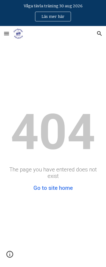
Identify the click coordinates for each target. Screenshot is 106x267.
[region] (53, 13)
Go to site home (53, 188)
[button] (6, 33)
